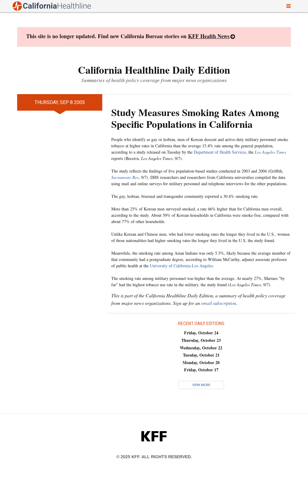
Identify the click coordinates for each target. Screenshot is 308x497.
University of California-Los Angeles (181, 265)
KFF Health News (208, 36)
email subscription (218, 303)
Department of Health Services (220, 152)
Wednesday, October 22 (201, 348)
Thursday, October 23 (201, 340)
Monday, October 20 (201, 362)
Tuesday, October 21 (201, 355)
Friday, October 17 (201, 370)
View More (201, 385)
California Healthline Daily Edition (154, 69)
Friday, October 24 (201, 333)
